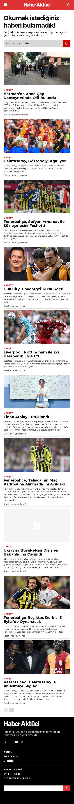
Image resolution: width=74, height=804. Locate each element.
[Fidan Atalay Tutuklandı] (37, 391)
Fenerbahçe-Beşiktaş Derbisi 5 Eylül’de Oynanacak (33, 619)
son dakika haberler (33, 732)
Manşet (8, 90)
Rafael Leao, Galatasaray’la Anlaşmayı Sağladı (30, 684)
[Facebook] (11, 742)
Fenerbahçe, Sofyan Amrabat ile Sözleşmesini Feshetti (34, 224)
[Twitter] (5, 742)
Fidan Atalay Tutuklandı (26, 417)
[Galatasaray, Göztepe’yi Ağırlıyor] (37, 136)
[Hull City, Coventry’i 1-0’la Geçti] (37, 264)
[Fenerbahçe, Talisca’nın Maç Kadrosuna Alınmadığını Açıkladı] (37, 455)
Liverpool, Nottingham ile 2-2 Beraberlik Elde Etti (32, 354)
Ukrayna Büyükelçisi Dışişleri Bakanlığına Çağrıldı (31, 552)
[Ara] (66, 43)
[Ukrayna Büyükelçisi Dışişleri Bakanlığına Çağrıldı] (37, 525)
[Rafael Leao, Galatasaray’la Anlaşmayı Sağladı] (37, 657)
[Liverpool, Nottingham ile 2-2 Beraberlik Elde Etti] (37, 327)
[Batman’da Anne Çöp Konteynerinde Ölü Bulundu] (37, 68)
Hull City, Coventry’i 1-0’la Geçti (33, 289)
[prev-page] (6, 710)
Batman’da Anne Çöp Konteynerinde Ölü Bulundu (30, 96)
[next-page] (11, 710)
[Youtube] (16, 742)
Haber (7, 732)
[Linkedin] (22, 742)
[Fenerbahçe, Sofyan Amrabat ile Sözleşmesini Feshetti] (37, 196)
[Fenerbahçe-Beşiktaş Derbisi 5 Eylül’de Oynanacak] (37, 592)
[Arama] (66, 788)
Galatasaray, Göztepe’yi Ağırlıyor (35, 161)
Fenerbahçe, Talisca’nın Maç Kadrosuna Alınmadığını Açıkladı (34, 482)
